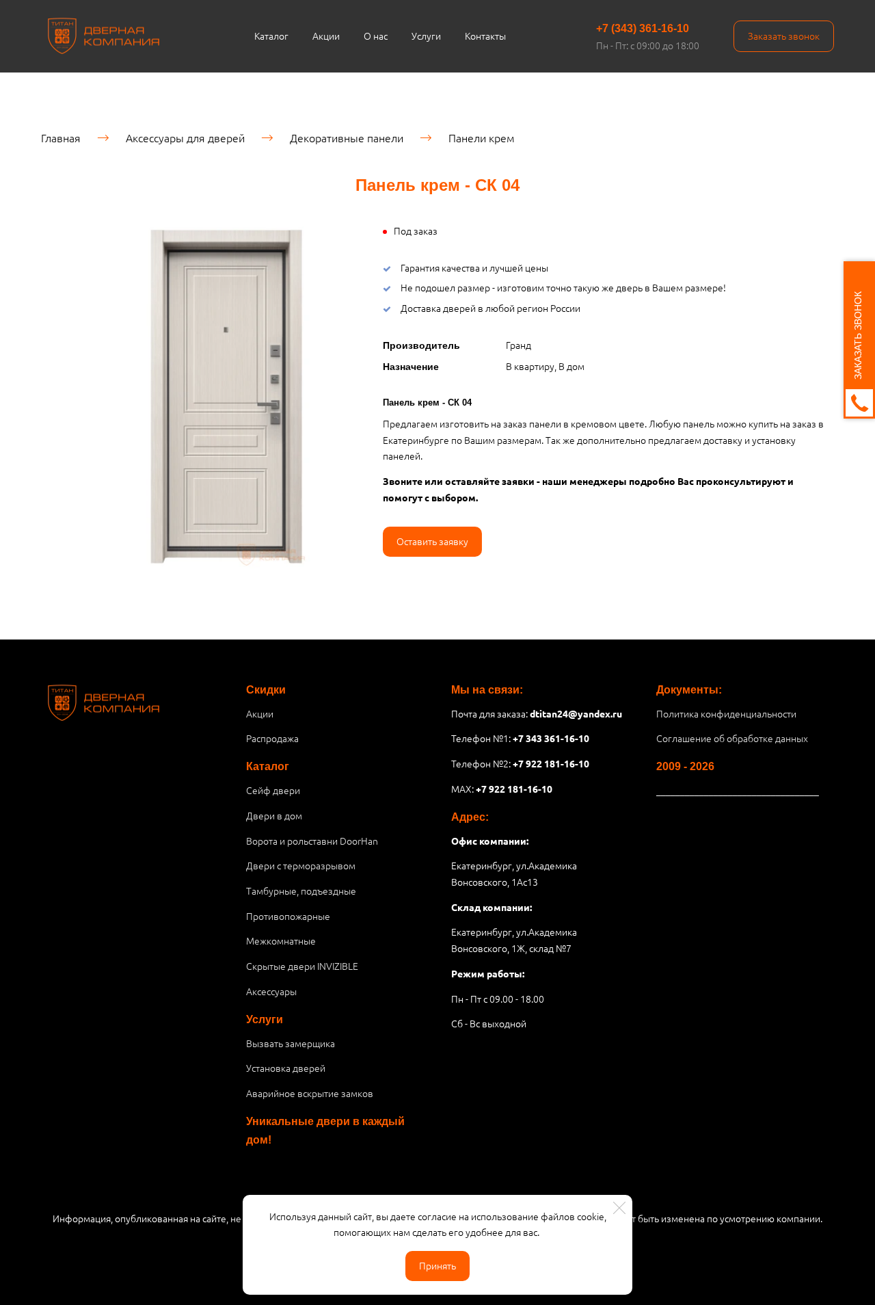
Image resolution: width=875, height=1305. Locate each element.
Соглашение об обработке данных (732, 738)
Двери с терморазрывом (300, 865)
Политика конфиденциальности (726, 713)
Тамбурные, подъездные (301, 890)
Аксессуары (271, 991)
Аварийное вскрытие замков (309, 1093)
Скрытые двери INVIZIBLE (302, 966)
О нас (376, 35)
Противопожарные (288, 916)
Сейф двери (273, 790)
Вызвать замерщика (290, 1043)
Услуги (426, 35)
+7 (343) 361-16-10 (642, 28)
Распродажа (272, 738)
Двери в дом (274, 815)
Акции (326, 35)
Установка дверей (285, 1068)
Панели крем (481, 137)
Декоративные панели (346, 137)
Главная (61, 137)
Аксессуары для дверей (185, 137)
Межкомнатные (281, 940)
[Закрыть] (619, 1208)
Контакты (485, 35)
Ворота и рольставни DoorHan (312, 840)
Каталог (271, 35)
